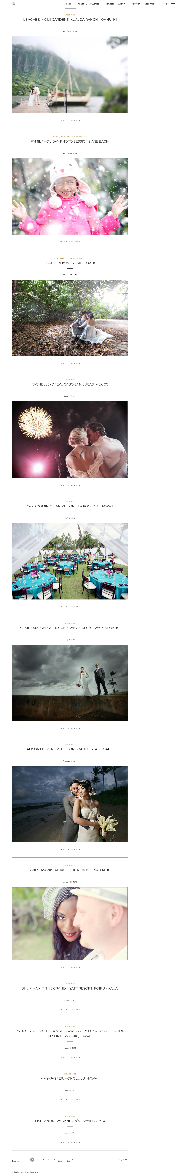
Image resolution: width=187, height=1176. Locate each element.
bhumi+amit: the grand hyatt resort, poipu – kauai (70, 988)
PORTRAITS (81, 137)
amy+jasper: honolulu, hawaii (70, 1078)
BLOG (55, 137)
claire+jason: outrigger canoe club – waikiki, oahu (70, 628)
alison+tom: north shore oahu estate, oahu (70, 749)
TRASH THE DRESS (77, 258)
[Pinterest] (164, 1172)
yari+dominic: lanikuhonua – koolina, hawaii (70, 506)
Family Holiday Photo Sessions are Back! (70, 141)
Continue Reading (70, 120)
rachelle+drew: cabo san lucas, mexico (70, 384)
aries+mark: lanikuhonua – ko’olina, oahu (70, 870)
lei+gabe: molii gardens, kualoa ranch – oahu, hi (70, 19)
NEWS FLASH (67, 137)
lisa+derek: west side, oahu (70, 263)
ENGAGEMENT (70, 1074)
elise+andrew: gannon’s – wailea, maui (70, 1121)
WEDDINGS (70, 15)
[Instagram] (159, 1172)
